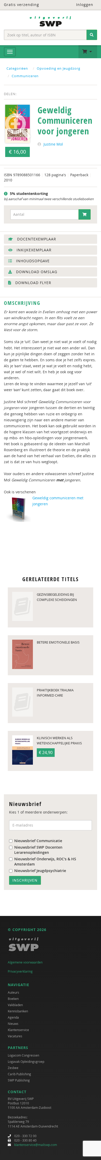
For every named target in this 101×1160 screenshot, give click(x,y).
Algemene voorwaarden (25, 962)
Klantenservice (18, 1030)
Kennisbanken (18, 1011)
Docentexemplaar (36, 239)
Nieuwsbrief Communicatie (38, 840)
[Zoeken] (91, 35)
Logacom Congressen (23, 1055)
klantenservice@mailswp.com (35, 1145)
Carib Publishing (19, 1074)
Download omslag (36, 271)
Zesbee (13, 1068)
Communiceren (25, 76)
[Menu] (10, 51)
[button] (87, 51)
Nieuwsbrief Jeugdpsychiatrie (40, 870)
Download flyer (32, 282)
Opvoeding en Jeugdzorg (58, 68)
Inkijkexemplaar (33, 249)
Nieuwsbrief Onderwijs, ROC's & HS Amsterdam (45, 861)
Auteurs (13, 992)
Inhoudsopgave (32, 260)
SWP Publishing (19, 1080)
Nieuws (13, 1023)
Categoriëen (17, 68)
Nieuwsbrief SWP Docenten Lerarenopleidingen (38, 850)
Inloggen (84, 4)
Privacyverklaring (20, 971)
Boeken (13, 999)
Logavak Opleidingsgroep (26, 1061)
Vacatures (15, 1036)
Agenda (13, 1017)
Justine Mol (53, 144)
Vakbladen (15, 1005)
